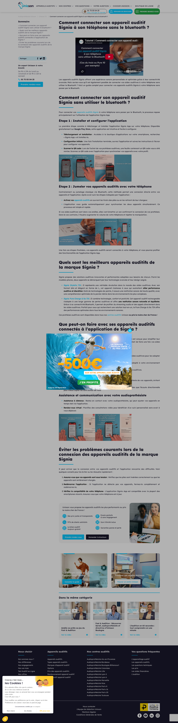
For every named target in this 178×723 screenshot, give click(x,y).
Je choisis (28, 711)
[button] (5, 719)
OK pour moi (45, 711)
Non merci (11, 711)
